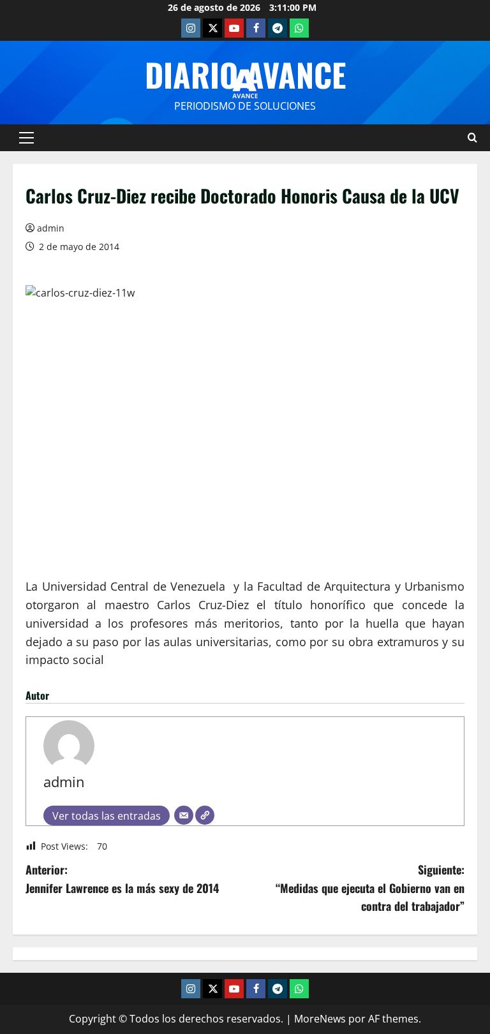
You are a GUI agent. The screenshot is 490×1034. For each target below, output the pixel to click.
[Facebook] (255, 28)
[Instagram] (190, 28)
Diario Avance (245, 74)
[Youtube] (234, 28)
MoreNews (320, 1019)
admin (50, 228)
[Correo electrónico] (183, 815)
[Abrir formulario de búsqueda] (472, 138)
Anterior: (122, 878)
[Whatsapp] (299, 28)
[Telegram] (277, 28)
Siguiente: (370, 888)
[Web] (204, 815)
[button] (26, 137)
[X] (212, 28)
